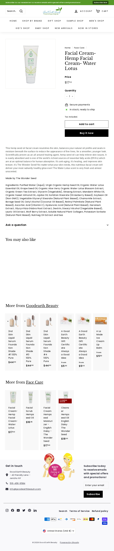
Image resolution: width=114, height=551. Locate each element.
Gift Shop (54, 20)
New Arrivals (64, 28)
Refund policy (100, 511)
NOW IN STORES (88, 28)
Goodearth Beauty (42, 306)
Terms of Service (79, 511)
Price (68, 77)
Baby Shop (42, 28)
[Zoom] (30, 64)
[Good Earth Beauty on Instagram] (7, 510)
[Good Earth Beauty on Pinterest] (29, 510)
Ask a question (16, 225)
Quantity (70, 90)
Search (63, 511)
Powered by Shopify (69, 542)
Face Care (79, 48)
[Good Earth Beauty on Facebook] (12, 510)
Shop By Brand (32, 20)
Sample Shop (75, 20)
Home (13, 20)
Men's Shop (96, 20)
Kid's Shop (23, 28)
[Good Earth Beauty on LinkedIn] (35, 510)
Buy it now (87, 133)
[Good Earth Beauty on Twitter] (23, 510)
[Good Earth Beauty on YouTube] (18, 510)
